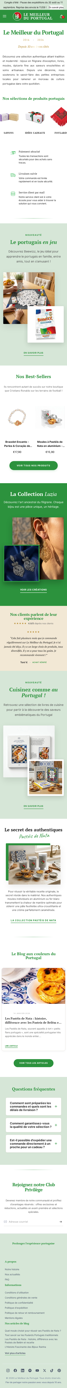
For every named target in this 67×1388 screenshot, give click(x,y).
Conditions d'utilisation (17, 1292)
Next (61, 428)
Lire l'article (11, 1046)
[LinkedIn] (22, 1370)
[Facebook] (15, 1370)
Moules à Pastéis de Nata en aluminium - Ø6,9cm (17, 444)
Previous (6, 428)
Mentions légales (14, 1317)
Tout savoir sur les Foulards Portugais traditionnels (31, 1020)
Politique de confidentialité (19, 1302)
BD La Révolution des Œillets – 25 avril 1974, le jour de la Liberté (50, 444)
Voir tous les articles (33, 1063)
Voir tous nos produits (33, 465)
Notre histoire (12, 1269)
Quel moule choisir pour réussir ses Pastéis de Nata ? (33, 1330)
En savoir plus (56, 7)
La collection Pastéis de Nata (33, 920)
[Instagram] (8, 1370)
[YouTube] (37, 1370)
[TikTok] (52, 1370)
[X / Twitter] (44, 1370)
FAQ (7, 1279)
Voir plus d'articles (15, 1353)
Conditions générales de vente (21, 1297)
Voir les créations (33, 589)
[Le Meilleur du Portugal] (32, 16)
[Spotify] (30, 1370)
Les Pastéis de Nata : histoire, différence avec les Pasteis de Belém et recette (31, 1341)
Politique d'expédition (16, 1307)
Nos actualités (12, 1274)
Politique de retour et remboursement (25, 1312)
